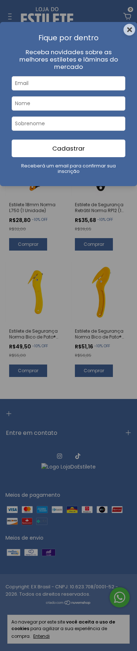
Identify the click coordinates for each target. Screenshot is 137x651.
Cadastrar (68, 148)
